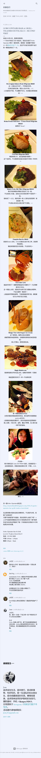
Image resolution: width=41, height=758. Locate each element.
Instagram (17, 704)
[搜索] (36, 3)
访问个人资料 (6, 717)
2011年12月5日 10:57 (18, 609)
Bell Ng (11, 573)
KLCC (21, 551)
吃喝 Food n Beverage (13, 551)
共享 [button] (4, 548)
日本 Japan (7, 16)
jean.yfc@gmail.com (11, 712)
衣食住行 (6, 7)
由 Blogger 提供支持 (22, 748)
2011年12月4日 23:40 (21, 573)
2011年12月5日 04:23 (19, 597)
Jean (10, 609)
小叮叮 (11, 561)
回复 (10, 569)
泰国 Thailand (17, 16)
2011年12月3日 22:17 (19, 561)
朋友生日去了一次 (13, 45)
